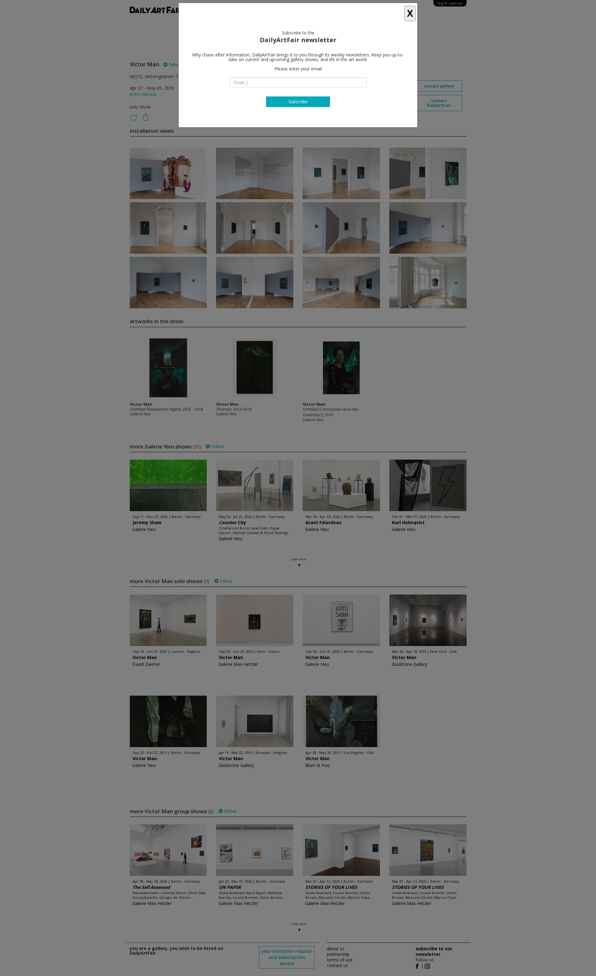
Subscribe (298, 102)
